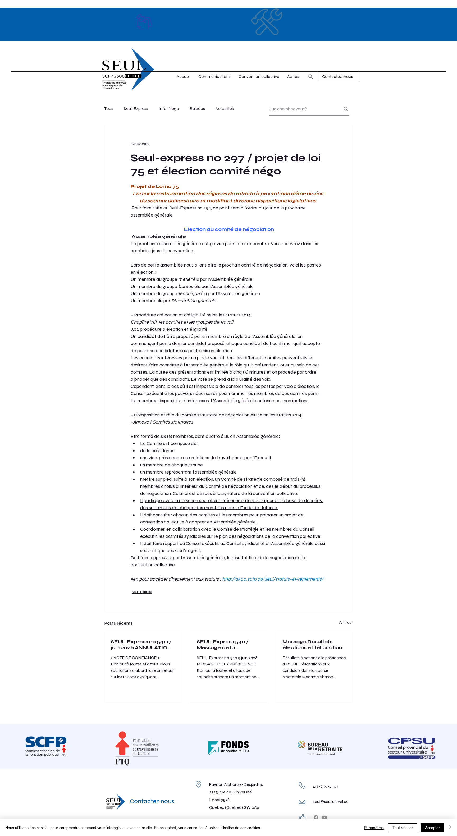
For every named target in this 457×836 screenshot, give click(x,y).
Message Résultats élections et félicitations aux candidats (313, 644)
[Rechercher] (310, 76)
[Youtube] (324, 817)
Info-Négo (169, 108)
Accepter (432, 827)
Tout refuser (402, 827)
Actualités (225, 108)
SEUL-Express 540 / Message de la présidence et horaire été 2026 (225, 644)
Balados (197, 108)
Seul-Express (136, 108)
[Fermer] (450, 827)
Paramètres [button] (374, 827)
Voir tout (346, 622)
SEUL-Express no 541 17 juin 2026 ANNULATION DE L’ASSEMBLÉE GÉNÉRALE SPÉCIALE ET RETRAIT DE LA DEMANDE (141, 644)
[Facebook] (316, 817)
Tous (108, 108)
